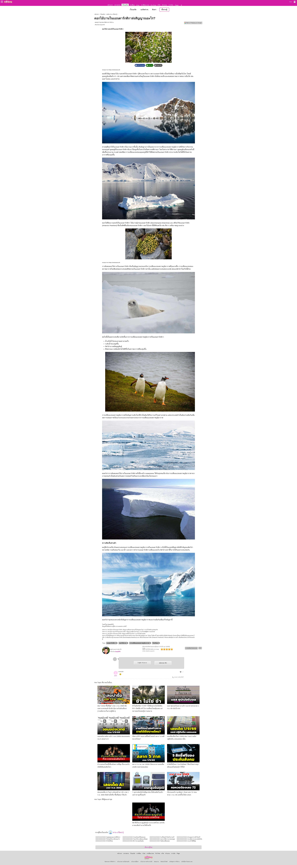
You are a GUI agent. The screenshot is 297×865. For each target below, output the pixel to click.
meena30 (121, 671)
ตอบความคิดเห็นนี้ (178, 677)
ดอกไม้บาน (122, 643)
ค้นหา (154, 10)
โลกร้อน (155, 643)
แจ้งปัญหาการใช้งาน (174, 861)
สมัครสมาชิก (163, 663)
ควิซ (159, 5)
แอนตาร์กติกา (111, 643)
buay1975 (102, 24)
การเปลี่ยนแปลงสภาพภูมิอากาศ (139, 643)
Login (142, 662)
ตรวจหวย (117, 5)
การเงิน (171, 5)
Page (177, 5)
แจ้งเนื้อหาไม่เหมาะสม (186, 861)
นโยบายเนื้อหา (135, 861)
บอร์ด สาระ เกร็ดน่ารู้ (111, 14)
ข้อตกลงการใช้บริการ (110, 861)
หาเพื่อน (132, 5)
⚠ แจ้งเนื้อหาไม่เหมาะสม (191, 648)
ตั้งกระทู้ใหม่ (148, 847)
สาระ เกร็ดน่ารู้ (118, 832)
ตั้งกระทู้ (164, 10)
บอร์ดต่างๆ (144, 10)
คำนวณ (164, 5)
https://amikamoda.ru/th (114, 69)
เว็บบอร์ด (125, 5)
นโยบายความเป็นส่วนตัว (123, 861)
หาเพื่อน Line (145, 5)
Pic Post (153, 5)
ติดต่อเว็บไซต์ (164, 861)
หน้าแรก (110, 5)
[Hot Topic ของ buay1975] (106, 653)
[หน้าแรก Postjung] (8, 1)
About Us (156, 861)
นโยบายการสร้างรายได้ (146, 861)
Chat (137, 5)
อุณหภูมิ (113, 149)
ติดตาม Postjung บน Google (194, 22)
